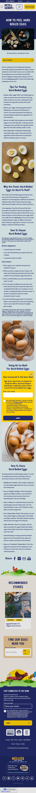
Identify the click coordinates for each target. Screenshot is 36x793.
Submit (18, 418)
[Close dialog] (31, 374)
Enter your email (9, 392)
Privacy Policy (18, 402)
